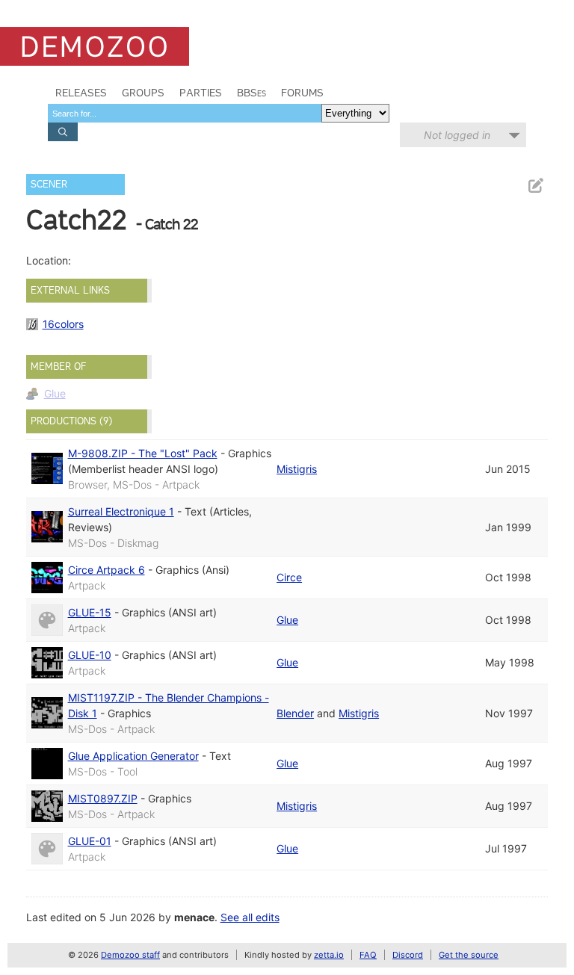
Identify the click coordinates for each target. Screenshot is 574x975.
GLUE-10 (89, 655)
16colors (63, 324)
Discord (407, 955)
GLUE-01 (89, 841)
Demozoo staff (130, 955)
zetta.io (329, 955)
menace (194, 917)
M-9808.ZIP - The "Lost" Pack (142, 453)
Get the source (469, 955)
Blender (295, 713)
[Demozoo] (94, 46)
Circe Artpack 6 (106, 569)
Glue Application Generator (133, 755)
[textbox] (184, 113)
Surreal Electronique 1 (121, 511)
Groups (143, 92)
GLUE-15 (89, 612)
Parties (200, 92)
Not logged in (457, 135)
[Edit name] (535, 185)
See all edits (250, 917)
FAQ (368, 955)
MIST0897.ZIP (103, 798)
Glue (55, 393)
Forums (302, 92)
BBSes (251, 92)
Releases (81, 92)
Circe (289, 577)
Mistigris (297, 468)
